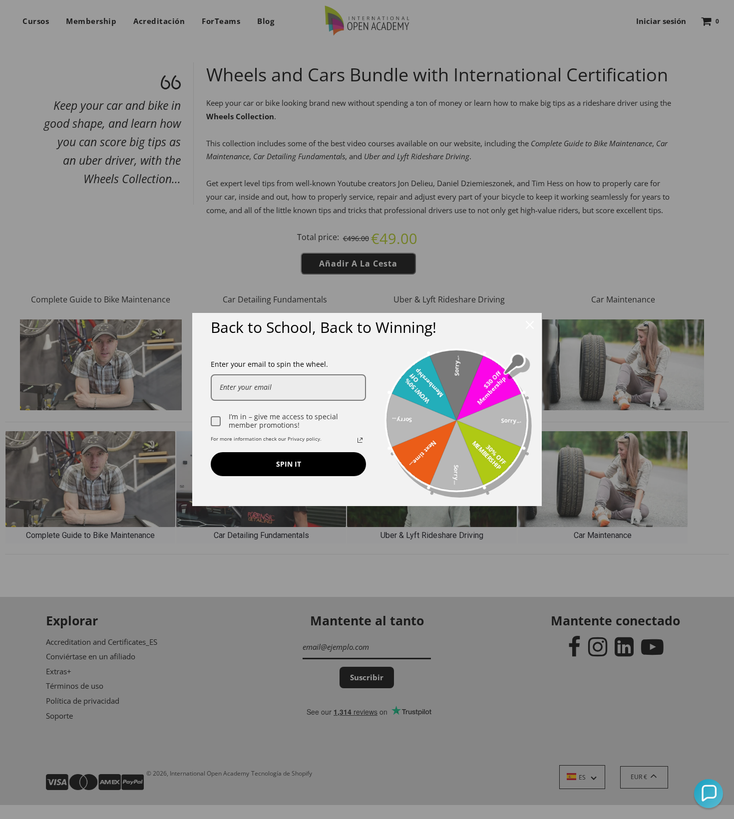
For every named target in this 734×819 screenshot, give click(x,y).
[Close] (530, 325)
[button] (708, 793)
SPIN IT (288, 464)
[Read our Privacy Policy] (360, 440)
